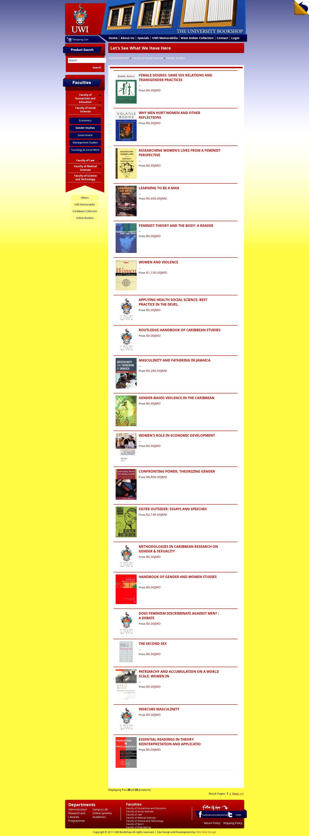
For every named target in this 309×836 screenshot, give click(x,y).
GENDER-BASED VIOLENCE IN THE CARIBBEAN (176, 398)
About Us (127, 38)
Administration (77, 809)
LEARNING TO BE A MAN (159, 188)
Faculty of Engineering (138, 827)
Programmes (76, 821)
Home (113, 38)
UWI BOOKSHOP (118, 58)
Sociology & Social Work (85, 150)
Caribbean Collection (85, 211)
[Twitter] (230, 817)
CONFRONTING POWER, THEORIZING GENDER (177, 471)
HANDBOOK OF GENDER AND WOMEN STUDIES (178, 576)
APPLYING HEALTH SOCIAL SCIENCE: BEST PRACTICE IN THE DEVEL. (173, 302)
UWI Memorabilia (165, 38)
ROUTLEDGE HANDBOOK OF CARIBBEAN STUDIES (180, 330)
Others (85, 198)
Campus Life (100, 809)
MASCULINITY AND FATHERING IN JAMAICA (174, 360)
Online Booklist (85, 218)
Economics (85, 120)
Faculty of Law (134, 814)
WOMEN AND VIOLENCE (158, 262)
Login (235, 38)
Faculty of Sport (135, 823)
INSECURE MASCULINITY (159, 709)
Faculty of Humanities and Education (146, 808)
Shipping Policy (232, 823)
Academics (99, 817)
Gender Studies (175, 58)
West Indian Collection (197, 38)
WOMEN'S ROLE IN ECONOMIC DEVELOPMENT (177, 435)
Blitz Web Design (206, 832)
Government (85, 135)
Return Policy (212, 823)
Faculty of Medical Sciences (141, 817)
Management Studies (85, 142)
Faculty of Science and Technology (145, 820)
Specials (143, 38)
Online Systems (102, 813)
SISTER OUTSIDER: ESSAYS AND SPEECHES (173, 509)
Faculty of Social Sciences (147, 58)
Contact (222, 38)
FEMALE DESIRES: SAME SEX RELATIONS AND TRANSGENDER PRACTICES (175, 77)
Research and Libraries (76, 815)
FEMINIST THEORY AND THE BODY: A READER (176, 225)
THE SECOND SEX (153, 643)
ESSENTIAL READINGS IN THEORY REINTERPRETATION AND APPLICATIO (170, 741)
